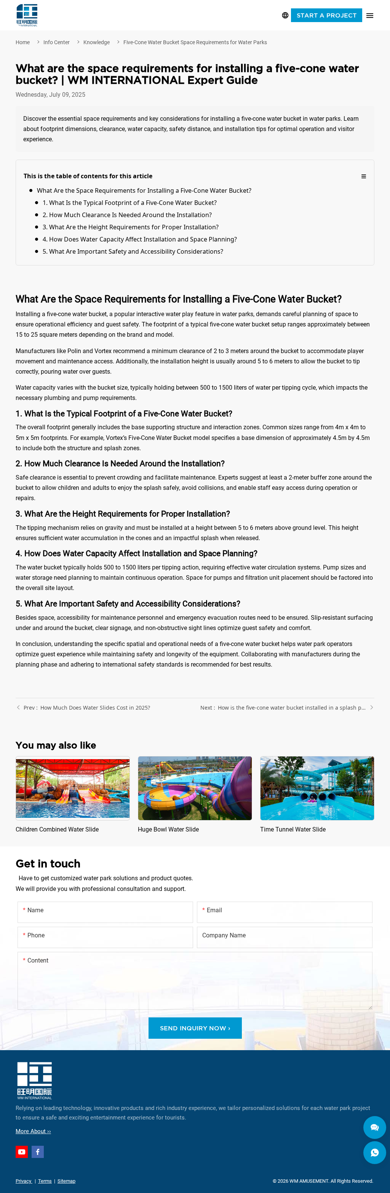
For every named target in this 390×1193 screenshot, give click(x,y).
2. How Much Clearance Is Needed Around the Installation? (127, 215)
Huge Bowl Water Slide (195, 795)
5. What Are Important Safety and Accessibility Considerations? (133, 251)
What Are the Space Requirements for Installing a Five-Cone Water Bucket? (144, 190)
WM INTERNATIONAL (27, 15)
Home (23, 42)
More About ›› (33, 1131)
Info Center (56, 42)
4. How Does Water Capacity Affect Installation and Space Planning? (140, 239)
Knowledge (96, 42)
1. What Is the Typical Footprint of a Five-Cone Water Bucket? (130, 202)
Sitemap (66, 1181)
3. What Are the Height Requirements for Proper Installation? (131, 227)
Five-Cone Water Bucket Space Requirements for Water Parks (195, 42)
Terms (45, 1181)
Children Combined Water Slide (73, 795)
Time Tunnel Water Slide (317, 795)
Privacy (24, 1181)
